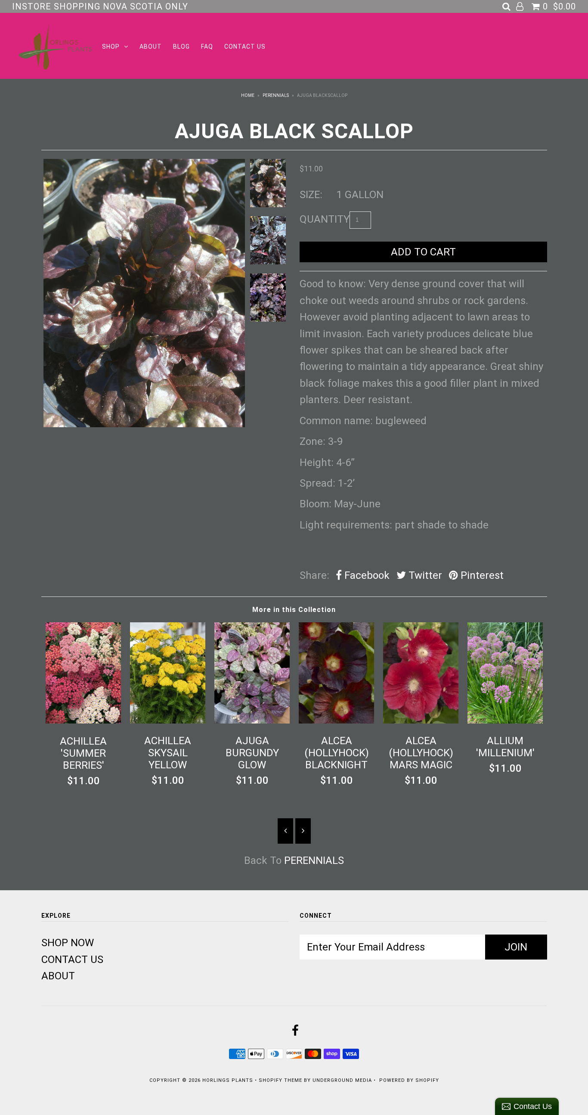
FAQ (207, 46)
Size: (311, 195)
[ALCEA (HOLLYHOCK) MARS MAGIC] (421, 720)
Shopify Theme (280, 1080)
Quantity (325, 219)
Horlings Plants (227, 1080)
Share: (314, 575)
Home (247, 95)
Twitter (424, 575)
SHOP (111, 46)
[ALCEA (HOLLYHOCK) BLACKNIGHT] (336, 720)
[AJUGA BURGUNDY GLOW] (252, 720)
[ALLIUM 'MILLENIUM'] (505, 720)
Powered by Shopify (409, 1080)
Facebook (366, 575)
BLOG (181, 46)
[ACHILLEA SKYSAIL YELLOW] (168, 720)
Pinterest (481, 575)
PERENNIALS (276, 95)
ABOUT (150, 46)
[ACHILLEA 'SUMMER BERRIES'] (83, 720)
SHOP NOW (67, 943)
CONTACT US (245, 46)
